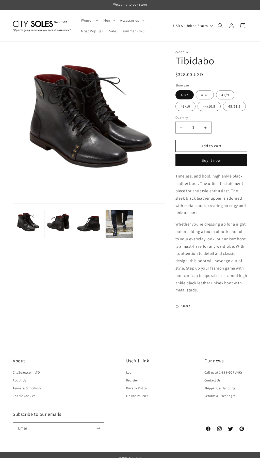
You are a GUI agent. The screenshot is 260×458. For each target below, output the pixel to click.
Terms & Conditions (27, 388)
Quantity (181, 117)
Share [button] (186, 306)
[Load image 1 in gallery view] (28, 224)
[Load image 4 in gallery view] (119, 224)
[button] (89, 20)
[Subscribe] (98, 428)
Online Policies (137, 396)
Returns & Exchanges (220, 396)
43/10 (185, 106)
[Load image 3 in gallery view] (89, 224)
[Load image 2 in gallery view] (58, 224)
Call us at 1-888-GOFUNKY (223, 372)
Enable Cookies (24, 396)
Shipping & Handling (219, 388)
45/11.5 (234, 106)
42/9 (225, 95)
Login (130, 372)
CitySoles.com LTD (26, 372)
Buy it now (211, 160)
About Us (19, 380)
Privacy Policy (136, 388)
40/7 (184, 95)
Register (132, 380)
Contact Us (212, 380)
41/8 (204, 95)
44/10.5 (209, 106)
